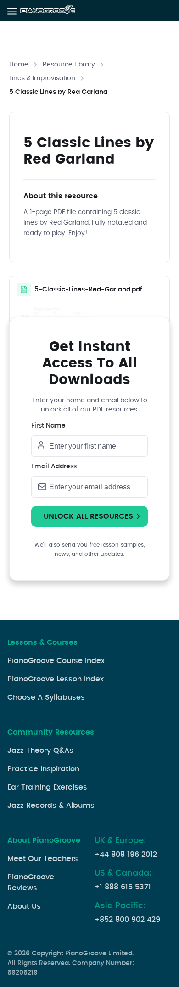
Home (18, 64)
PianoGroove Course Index (56, 660)
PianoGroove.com (48, 10)
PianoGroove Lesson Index (55, 679)
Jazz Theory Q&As (40, 750)
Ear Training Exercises (47, 787)
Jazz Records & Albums (51, 805)
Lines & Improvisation (42, 78)
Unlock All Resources (88, 516)
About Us (24, 906)
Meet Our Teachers (42, 858)
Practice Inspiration (43, 769)
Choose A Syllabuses (46, 697)
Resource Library (69, 64)
